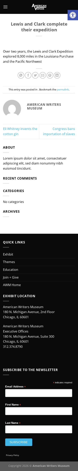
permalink (63, 89)
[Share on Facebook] (28, 75)
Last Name (12, 423)
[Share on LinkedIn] (57, 75)
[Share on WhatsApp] (21, 75)
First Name (13, 405)
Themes (9, 262)
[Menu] (5, 7)
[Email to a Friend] (42, 75)
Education (10, 269)
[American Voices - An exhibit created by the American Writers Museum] (39, 7)
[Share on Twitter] (35, 75)
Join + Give (11, 277)
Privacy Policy (12, 455)
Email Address (15, 386)
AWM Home (12, 285)
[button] (73, 15)
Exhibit (8, 254)
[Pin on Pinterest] (50, 75)
